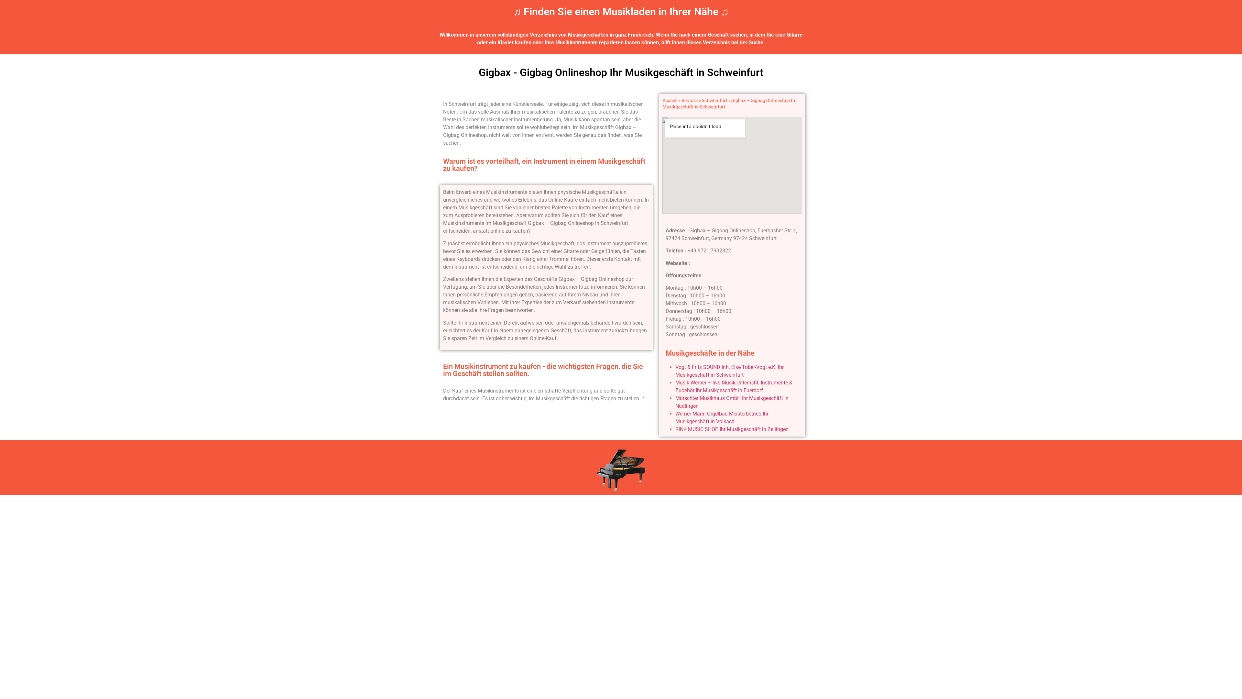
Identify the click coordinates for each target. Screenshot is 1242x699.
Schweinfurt (714, 100)
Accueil (670, 100)
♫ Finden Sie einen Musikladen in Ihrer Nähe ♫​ (621, 12)
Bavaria (689, 100)
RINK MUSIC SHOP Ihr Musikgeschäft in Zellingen (732, 429)
